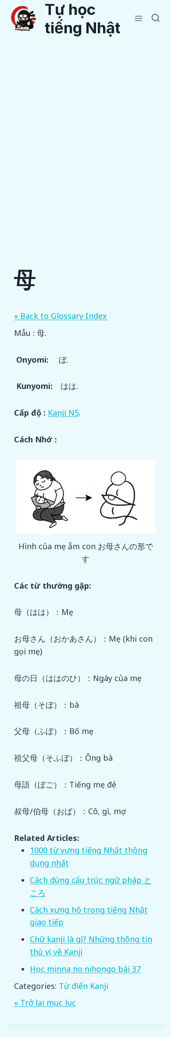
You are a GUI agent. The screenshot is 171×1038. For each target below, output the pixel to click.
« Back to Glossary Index (60, 316)
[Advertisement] (85, 126)
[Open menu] (139, 18)
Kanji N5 (63, 412)
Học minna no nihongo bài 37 (85, 969)
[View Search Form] (155, 18)
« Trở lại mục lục (45, 1002)
